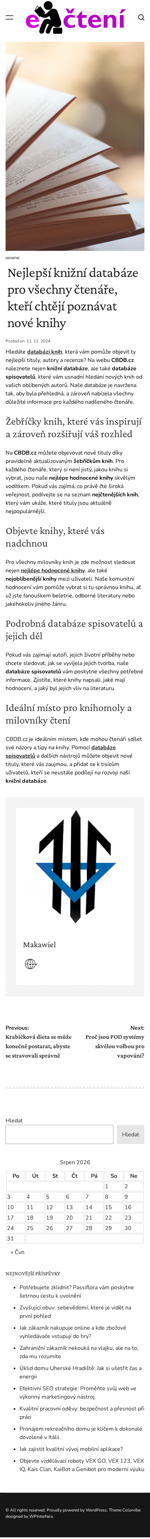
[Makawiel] (75, 867)
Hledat (14, 1120)
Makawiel (39, 944)
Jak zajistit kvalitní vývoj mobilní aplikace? (71, 1449)
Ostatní (13, 258)
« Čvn (17, 1252)
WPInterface (41, 1516)
